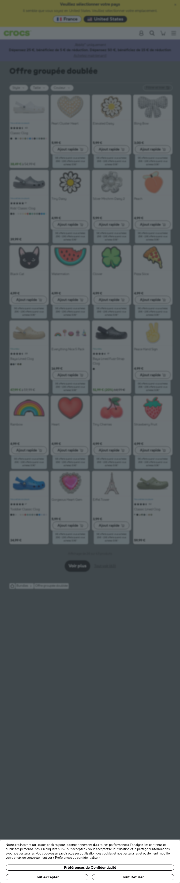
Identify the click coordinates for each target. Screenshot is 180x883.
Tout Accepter (47, 877)
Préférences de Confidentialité (90, 867)
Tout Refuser (133, 877)
